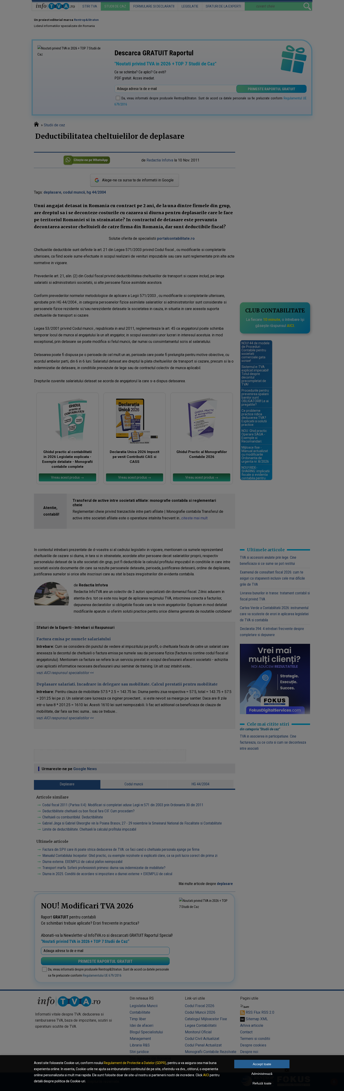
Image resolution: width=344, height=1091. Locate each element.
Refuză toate (262, 1083)
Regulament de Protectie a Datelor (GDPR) (135, 1063)
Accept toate (262, 1064)
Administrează (261, 1074)
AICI (206, 1075)
